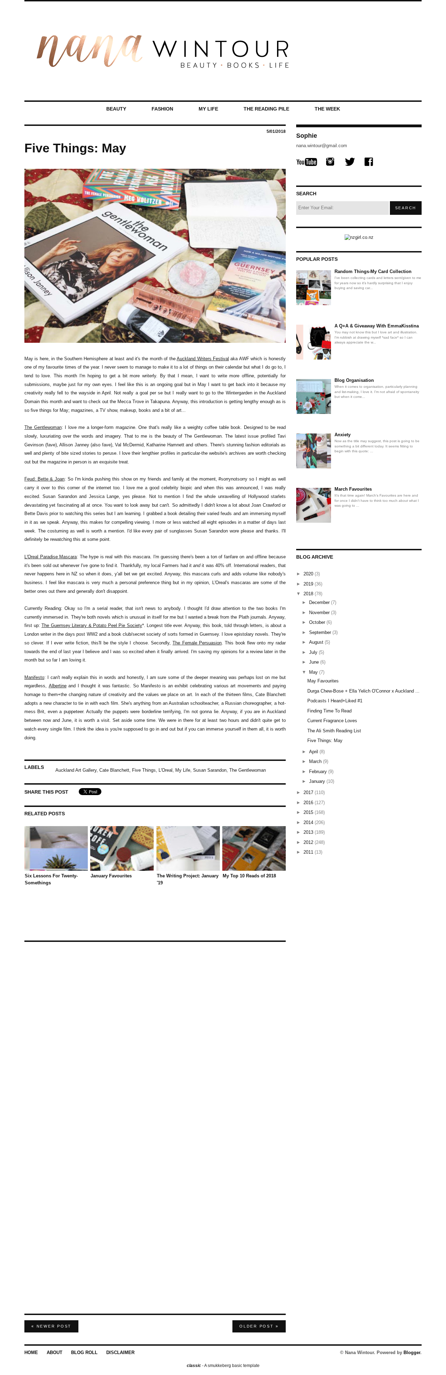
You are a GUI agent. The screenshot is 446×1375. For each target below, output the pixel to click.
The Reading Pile (266, 109)
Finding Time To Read (329, 710)
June (314, 662)
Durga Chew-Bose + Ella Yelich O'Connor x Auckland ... (363, 691)
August (317, 642)
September (320, 632)
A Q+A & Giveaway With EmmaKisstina (376, 325)
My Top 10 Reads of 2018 (249, 875)
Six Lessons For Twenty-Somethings (51, 879)
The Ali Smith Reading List (334, 730)
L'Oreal (165, 770)
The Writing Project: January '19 (187, 879)
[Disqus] (155, 1033)
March (316, 761)
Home (31, 1352)
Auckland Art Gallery (76, 770)
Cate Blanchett (114, 770)
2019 (309, 584)
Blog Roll (84, 1352)
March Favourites (353, 489)
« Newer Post (51, 1326)
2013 (309, 832)
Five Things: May (325, 740)
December (320, 602)
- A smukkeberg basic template (223, 1365)
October (317, 622)
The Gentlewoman (43, 427)
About (54, 1352)
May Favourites (323, 680)
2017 (309, 792)
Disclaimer (120, 1352)
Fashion (162, 109)
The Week (327, 109)
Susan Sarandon (209, 770)
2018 (309, 593)
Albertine (58, 685)
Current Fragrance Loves (332, 720)
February (318, 771)
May (314, 672)
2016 (309, 802)
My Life (208, 109)
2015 (309, 812)
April (314, 751)
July (314, 652)
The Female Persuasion (197, 642)
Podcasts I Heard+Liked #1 (334, 700)
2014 (309, 822)
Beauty (116, 109)
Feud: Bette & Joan (44, 479)
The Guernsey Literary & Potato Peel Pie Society (91, 625)
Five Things (144, 770)
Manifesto (34, 677)
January (317, 781)
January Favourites (111, 875)
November (320, 612)
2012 (309, 842)
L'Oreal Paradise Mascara (50, 556)
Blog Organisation (354, 380)
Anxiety (342, 434)
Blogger (411, 1352)
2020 (309, 573)
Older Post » (259, 1326)
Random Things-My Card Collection (373, 271)
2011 (309, 852)
